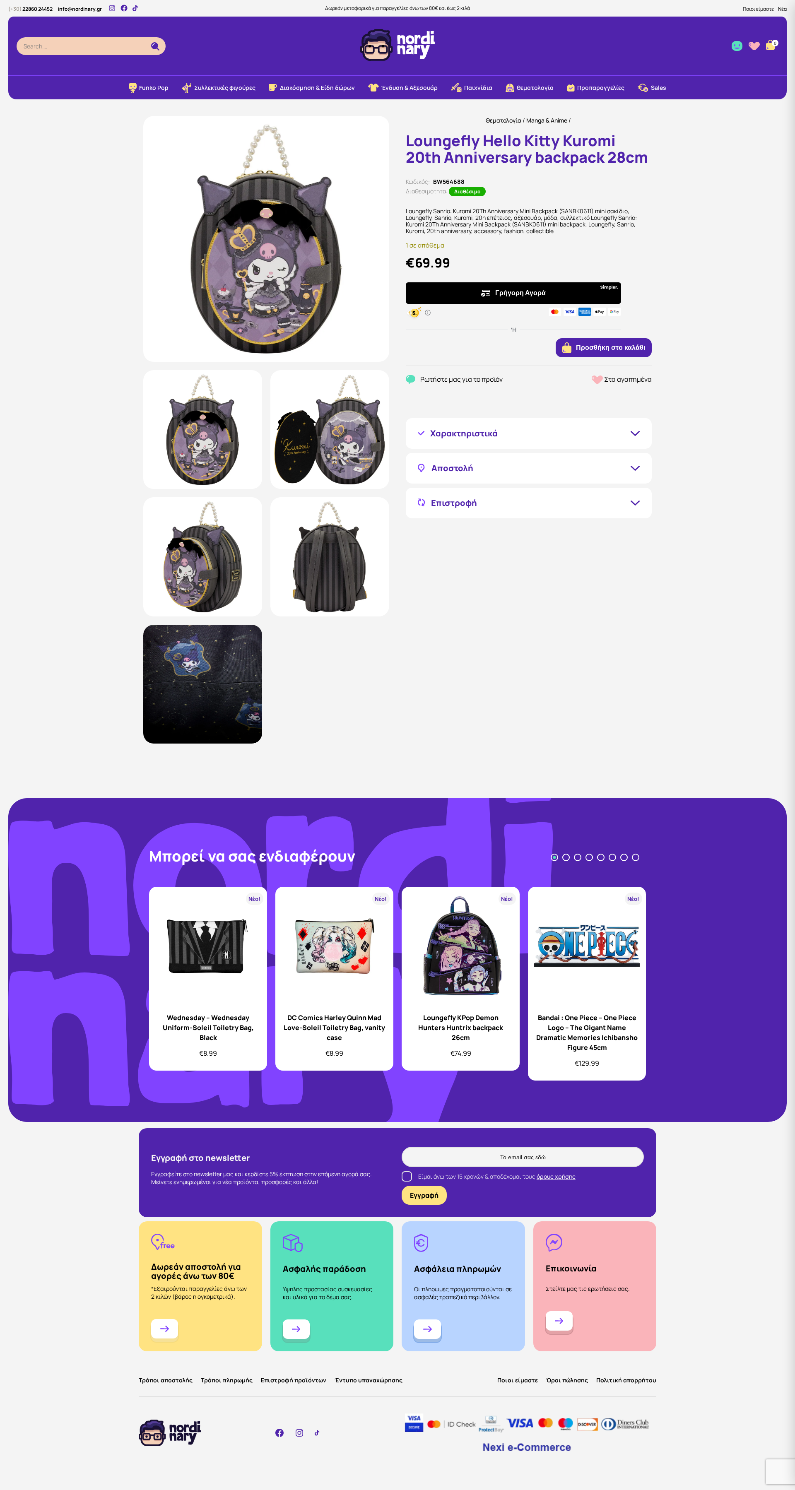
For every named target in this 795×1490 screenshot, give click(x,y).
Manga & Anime (546, 120)
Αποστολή (452, 468)
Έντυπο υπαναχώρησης (368, 1380)
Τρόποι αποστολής (166, 1380)
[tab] (554, 857)
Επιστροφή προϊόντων (293, 1380)
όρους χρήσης (556, 1176)
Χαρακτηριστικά (464, 433)
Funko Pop (154, 87)
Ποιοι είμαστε (758, 8)
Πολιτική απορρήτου (626, 1380)
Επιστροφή (454, 503)
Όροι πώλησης (567, 1380)
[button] (202, 429)
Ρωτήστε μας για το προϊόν (461, 379)
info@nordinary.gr (80, 8)
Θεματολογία (503, 120)
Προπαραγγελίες (600, 87)
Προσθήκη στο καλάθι (610, 347)
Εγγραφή (424, 1195)
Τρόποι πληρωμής (227, 1380)
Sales (658, 87)
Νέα (782, 8)
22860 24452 (30, 8)
